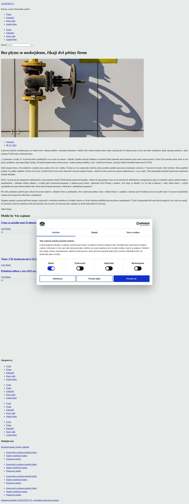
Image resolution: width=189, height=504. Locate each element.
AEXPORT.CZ (7, 4)
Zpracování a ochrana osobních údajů (21, 452)
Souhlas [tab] (56, 232)
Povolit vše (131, 279)
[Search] (32, 45)
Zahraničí (10, 18)
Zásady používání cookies (16, 456)
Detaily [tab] (94, 232)
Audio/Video (11, 24)
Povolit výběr (94, 279)
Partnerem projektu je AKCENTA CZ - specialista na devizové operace (30, 500)
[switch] (80, 268)
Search (4, 45)
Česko (8, 14)
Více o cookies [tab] (133, 232)
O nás (8, 366)
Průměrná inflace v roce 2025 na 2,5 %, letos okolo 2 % (30, 271)
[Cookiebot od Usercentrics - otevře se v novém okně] (138, 224)
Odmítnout (57, 279)
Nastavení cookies (13, 459)
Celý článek (6, 229)
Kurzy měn (10, 21)
